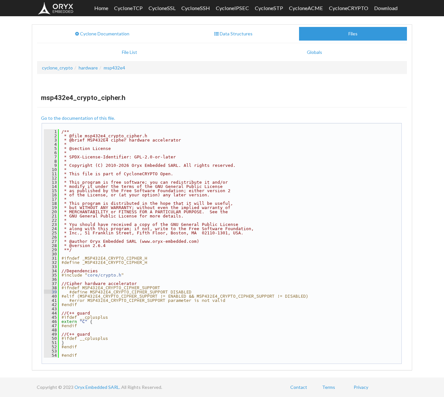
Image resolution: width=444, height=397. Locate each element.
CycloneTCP (128, 8)
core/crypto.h (104, 275)
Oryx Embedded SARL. (97, 387)
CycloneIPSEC (232, 8)
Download (386, 8)
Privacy (361, 387)
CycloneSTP (269, 8)
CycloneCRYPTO (348, 8)
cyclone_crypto (57, 67)
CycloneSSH (195, 8)
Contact (298, 387)
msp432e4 (114, 67)
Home (101, 8)
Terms (328, 387)
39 (50, 292)
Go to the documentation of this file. (78, 118)
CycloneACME (306, 8)
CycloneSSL (162, 8)
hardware (88, 67)
